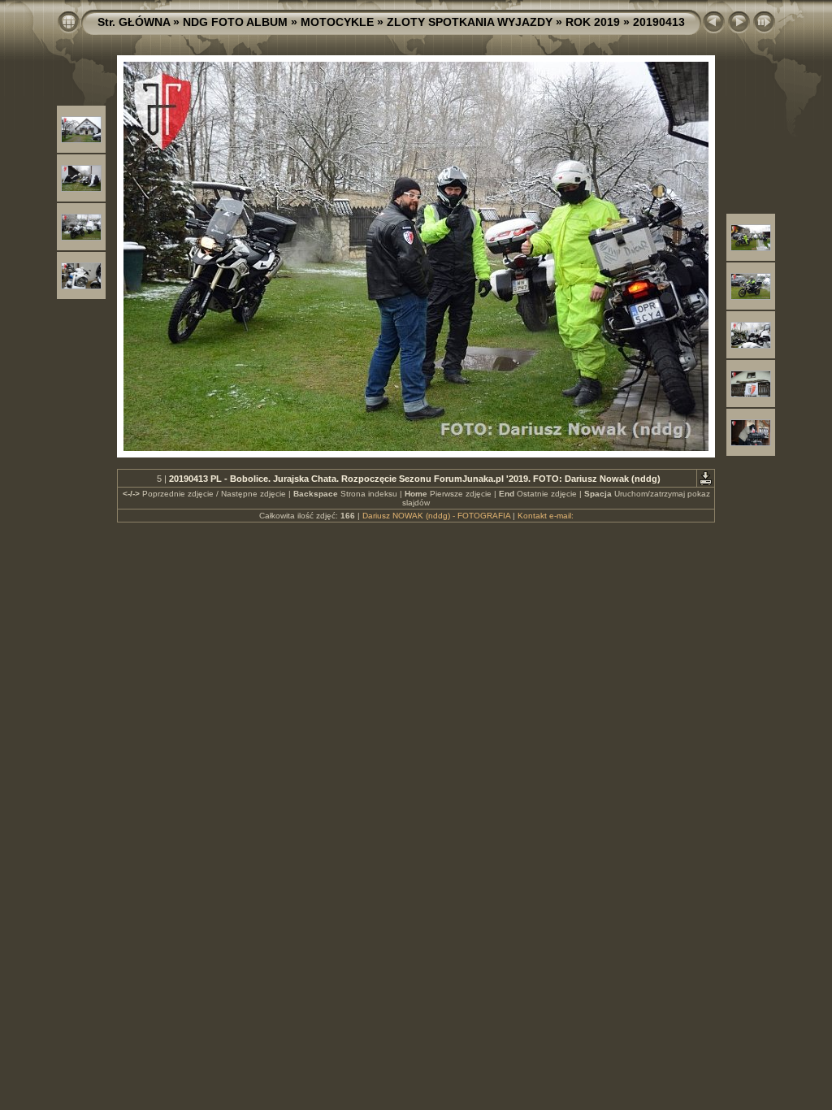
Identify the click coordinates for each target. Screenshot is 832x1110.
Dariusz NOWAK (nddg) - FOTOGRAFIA (436, 515)
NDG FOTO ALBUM (235, 21)
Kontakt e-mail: (546, 515)
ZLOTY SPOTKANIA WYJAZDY (469, 21)
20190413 (659, 21)
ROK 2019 (593, 21)
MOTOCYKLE (337, 21)
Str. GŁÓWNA (134, 21)
